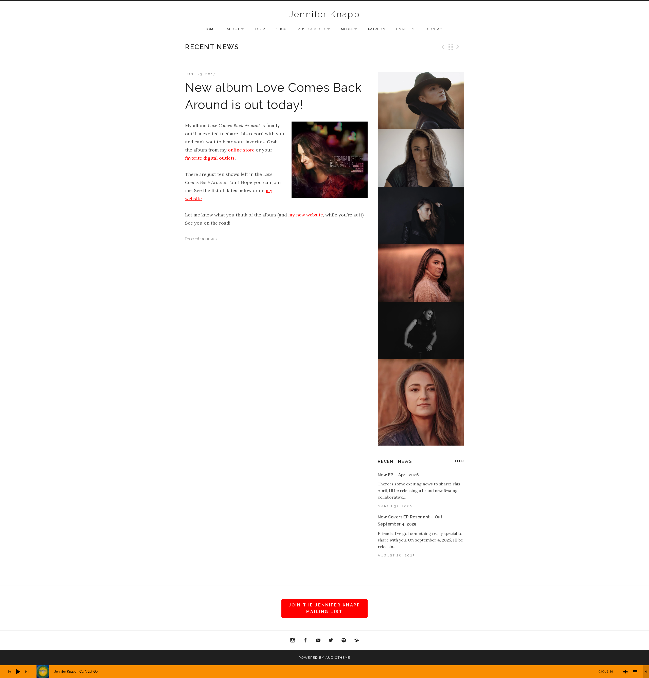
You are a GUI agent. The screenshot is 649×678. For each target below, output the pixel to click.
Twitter (331, 640)
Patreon (376, 29)
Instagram (292, 640)
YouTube (318, 640)
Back (450, 47)
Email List (406, 29)
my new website (305, 215)
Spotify (343, 640)
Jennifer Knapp (324, 14)
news (211, 239)
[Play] (18, 672)
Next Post (459, 47)
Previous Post (442, 47)
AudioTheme (338, 657)
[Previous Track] (10, 672)
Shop (281, 29)
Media (352, 29)
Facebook (305, 640)
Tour (260, 29)
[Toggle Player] (646, 672)
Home (210, 29)
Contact (435, 29)
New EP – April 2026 (398, 474)
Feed (459, 461)
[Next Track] (27, 672)
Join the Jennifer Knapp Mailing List (324, 608)
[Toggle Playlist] (635, 672)
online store (241, 150)
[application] (324, 671)
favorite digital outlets (210, 158)
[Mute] (626, 672)
